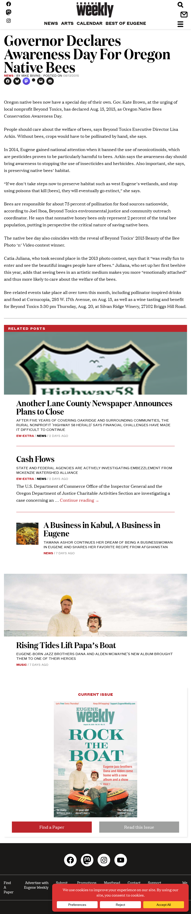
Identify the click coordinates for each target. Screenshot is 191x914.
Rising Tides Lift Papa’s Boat (66, 645)
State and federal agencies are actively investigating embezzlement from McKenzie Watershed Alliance (94, 470)
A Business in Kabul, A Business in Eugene (102, 529)
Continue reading (79, 500)
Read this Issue (139, 827)
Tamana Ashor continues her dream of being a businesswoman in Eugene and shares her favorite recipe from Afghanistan (108, 544)
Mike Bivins (31, 75)
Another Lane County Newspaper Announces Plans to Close (94, 407)
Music (21, 664)
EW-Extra (25, 435)
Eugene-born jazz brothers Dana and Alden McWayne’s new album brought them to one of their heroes (94, 656)
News (9, 75)
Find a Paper (51, 827)
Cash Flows (35, 459)
